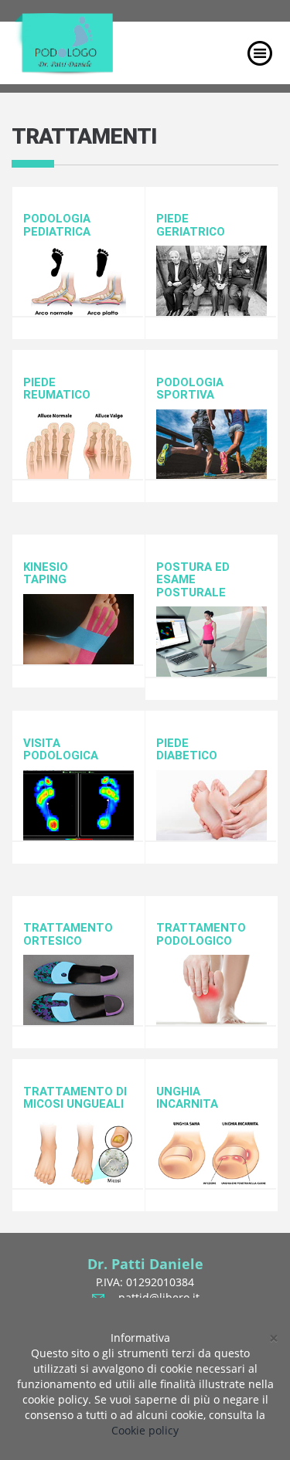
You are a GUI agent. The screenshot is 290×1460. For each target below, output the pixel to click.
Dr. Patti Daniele (145, 1264)
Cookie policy (145, 1430)
